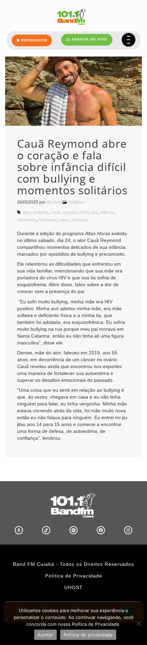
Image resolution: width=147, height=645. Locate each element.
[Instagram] (128, 530)
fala (94, 212)
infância (107, 212)
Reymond (48, 220)
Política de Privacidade (73, 576)
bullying (40, 212)
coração (69, 212)
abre (27, 212)
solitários (79, 220)
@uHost (54, 202)
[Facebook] (101, 530)
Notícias (76, 202)
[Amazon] (19, 530)
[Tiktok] (46, 530)
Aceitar (45, 634)
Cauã (55, 212)
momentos (27, 220)
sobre (64, 220)
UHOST (73, 587)
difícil (84, 212)
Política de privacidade (88, 634)
